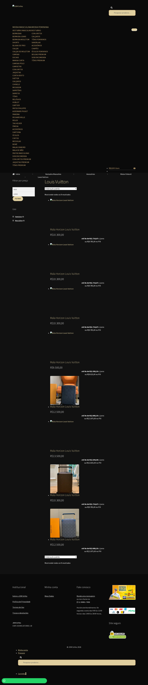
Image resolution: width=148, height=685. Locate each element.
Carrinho (22, 674)
